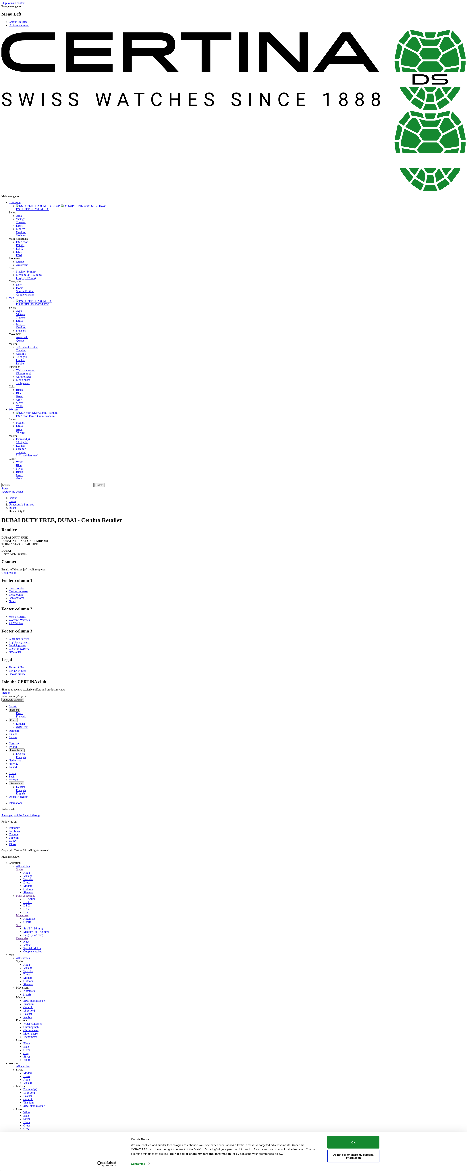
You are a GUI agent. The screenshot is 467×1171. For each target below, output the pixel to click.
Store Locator (16, 588)
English (20, 723)
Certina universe (18, 21)
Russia (12, 773)
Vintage (20, 219)
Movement (22, 915)
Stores (12, 501)
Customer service (19, 25)
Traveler (21, 222)
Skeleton (21, 235)
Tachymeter (23, 383)
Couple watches (25, 294)
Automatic (22, 265)
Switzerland (16, 783)
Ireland (13, 746)
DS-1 (19, 255)
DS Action (22, 242)
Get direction (8, 572)
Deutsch (21, 786)
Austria (13, 706)
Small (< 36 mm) (26, 271)
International (16, 803)
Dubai (12, 507)
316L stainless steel (27, 347)
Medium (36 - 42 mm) (29, 274)
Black (19, 389)
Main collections (25, 895)
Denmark (14, 730)
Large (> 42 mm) (26, 278)
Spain (12, 776)
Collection (15, 202)
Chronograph (23, 373)
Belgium (14, 709)
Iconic (19, 288)
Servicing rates (17, 645)
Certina (13, 497)
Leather (20, 360)
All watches (23, 866)
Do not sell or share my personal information (353, 1156)
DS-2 (19, 251)
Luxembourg (16, 750)
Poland (13, 767)
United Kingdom (18, 796)
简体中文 (22, 727)
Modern (20, 228)
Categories (22, 938)
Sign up (5, 692)
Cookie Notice (17, 674)
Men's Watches (17, 616)
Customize (138, 1163)
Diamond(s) (23, 439)
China (13, 720)
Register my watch (19, 642)
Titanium (21, 350)
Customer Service (19, 638)
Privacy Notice (17, 670)
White (19, 406)
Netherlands (16, 760)
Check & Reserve (19, 648)
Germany (14, 743)
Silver (19, 402)
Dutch (19, 713)
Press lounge (16, 594)
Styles (19, 869)
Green (19, 396)
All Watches (16, 623)
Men (11, 297)
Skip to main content (13, 3)
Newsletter (15, 651)
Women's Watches (19, 620)
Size (18, 925)
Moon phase (23, 379)
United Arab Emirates (21, 504)
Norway (13, 763)
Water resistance (25, 370)
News (12, 601)
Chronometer (23, 376)
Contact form (16, 597)
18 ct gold (22, 356)
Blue (19, 393)
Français (21, 716)
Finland (13, 734)
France (13, 737)
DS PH (20, 245)
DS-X (19, 248)
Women (13, 409)
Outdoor (21, 232)
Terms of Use (16, 667)
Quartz (20, 261)
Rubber (20, 363)
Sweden (13, 779)
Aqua (19, 215)
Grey (19, 399)
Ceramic (21, 353)
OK (353, 1142)
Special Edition (25, 291)
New (19, 284)
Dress (19, 225)
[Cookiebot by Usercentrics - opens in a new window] (107, 1164)
